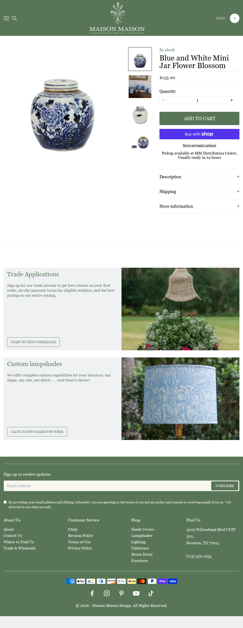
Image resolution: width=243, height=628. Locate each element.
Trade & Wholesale (20, 548)
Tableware (140, 548)
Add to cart (199, 118)
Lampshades (141, 535)
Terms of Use (79, 542)
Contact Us (13, 535)
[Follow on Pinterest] (121, 593)
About (9, 529)
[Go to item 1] (140, 59)
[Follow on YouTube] (136, 593)
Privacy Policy (80, 548)
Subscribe (224, 486)
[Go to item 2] (140, 86)
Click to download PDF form (37, 432)
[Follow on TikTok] (150, 593)
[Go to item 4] (140, 142)
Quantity (167, 91)
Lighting (138, 542)
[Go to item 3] (140, 114)
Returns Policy (80, 535)
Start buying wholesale (33, 342)
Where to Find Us (19, 542)
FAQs (73, 529)
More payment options (199, 145)
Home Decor (142, 554)
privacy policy (155, 502)
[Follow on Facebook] (92, 593)
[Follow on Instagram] (106, 593)
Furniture (139, 560)
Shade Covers (142, 529)
